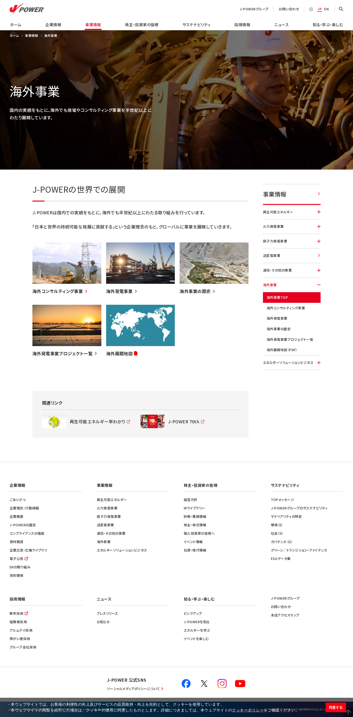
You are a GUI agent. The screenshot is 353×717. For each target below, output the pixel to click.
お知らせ (103, 621)
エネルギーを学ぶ (197, 630)
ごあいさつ (17, 499)
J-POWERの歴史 (23, 524)
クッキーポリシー (248, 710)
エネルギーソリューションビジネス (288, 362)
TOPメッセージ (282, 499)
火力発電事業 (273, 226)
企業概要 (17, 516)
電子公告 (17, 558)
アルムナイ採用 (21, 630)
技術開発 (17, 575)
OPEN (341, 9)
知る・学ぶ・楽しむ (328, 24)
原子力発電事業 (275, 241)
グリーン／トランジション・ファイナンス (299, 550)
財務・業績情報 (195, 516)
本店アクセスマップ (285, 615)
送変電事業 (271, 255)
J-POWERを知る (197, 621)
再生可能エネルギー (278, 211)
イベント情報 (193, 541)
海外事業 (270, 284)
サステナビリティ (197, 24)
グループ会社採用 (23, 647)
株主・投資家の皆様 (141, 24)
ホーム (15, 24)
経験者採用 (18, 621)
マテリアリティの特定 (286, 516)
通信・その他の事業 (277, 270)
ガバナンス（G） (282, 541)
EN (326, 8)
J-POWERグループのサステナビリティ (299, 508)
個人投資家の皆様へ (199, 533)
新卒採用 (17, 613)
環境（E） (277, 524)
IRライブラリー (194, 508)
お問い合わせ (289, 8)
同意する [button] (336, 707)
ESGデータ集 (281, 558)
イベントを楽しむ (196, 638)
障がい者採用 (20, 638)
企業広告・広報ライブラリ (28, 550)
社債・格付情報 (195, 550)
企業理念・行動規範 (24, 508)
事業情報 (93, 24)
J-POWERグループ (254, 8)
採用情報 (242, 24)
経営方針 (191, 499)
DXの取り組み (20, 567)
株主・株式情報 (195, 524)
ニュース (281, 24)
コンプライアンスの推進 (27, 533)
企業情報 (53, 24)
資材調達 (17, 541)
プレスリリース (107, 613)
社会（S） (277, 533)
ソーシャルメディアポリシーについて (133, 688)
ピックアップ (193, 613)
